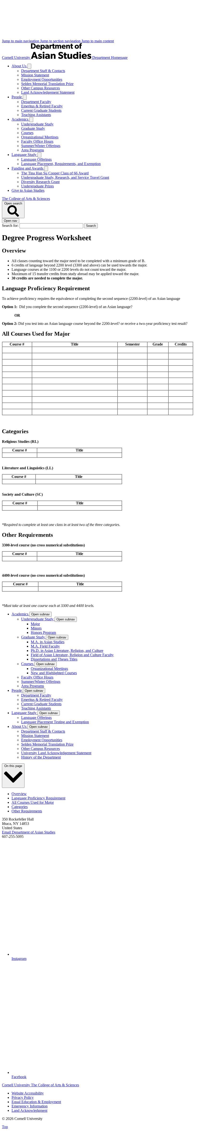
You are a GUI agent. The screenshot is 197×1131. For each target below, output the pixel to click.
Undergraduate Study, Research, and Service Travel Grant (65, 177)
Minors (36, 628)
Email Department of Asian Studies (28, 832)
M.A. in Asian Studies (47, 642)
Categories (20, 807)
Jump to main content (97, 41)
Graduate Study (33, 128)
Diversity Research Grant (40, 182)
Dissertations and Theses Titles (54, 659)
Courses (27, 133)
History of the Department (41, 757)
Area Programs (32, 150)
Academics (20, 119)
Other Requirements (27, 811)
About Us (19, 66)
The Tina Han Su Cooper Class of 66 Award (55, 173)
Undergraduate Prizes (37, 186)
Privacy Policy (23, 1097)
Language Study (24, 155)
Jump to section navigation (60, 41)
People (17, 97)
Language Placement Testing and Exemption (55, 722)
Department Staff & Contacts (43, 71)
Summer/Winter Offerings (40, 146)
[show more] (29, 66)
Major (35, 624)
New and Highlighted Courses (54, 673)
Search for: (10, 225)
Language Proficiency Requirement (38, 798)
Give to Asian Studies (28, 190)
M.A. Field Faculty (45, 646)
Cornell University (16, 58)
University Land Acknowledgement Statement (56, 753)
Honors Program (43, 632)
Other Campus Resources (40, 88)
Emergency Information (30, 1106)
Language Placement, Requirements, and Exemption (61, 164)
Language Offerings (36, 159)
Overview (19, 794)
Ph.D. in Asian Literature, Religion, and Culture (67, 651)
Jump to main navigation (21, 41)
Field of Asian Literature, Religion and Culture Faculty (72, 655)
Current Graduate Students (41, 110)
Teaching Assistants (36, 115)
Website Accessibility (28, 1093)
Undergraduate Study (37, 124)
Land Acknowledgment (29, 1110)
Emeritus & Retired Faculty (42, 106)
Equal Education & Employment (36, 1102)
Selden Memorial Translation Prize (47, 84)
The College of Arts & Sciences (26, 199)
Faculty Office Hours (37, 141)
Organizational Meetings (39, 137)
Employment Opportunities (41, 79)
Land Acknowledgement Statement (47, 92)
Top (5, 1127)
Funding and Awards (28, 168)
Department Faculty (36, 102)
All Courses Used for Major (33, 802)
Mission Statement (35, 75)
